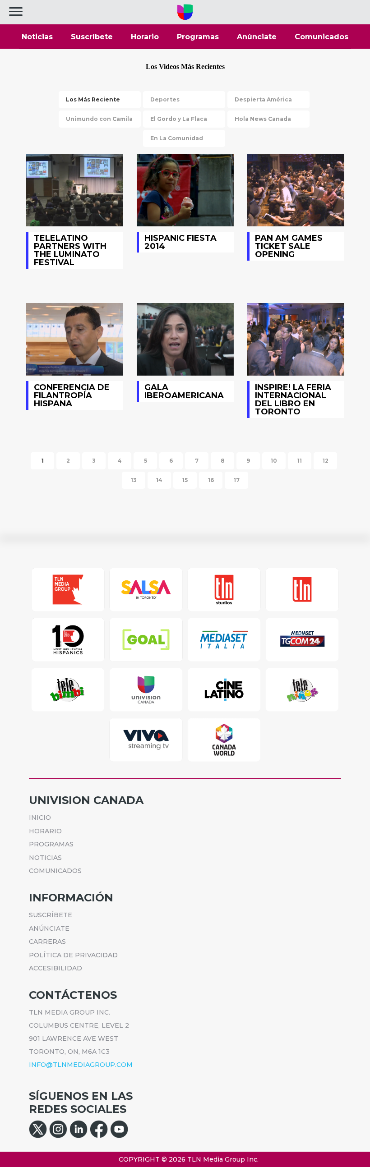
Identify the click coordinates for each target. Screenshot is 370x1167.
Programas (198, 36)
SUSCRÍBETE (50, 915)
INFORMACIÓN (71, 897)
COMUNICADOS (55, 871)
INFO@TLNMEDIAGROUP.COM (81, 1065)
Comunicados (321, 36)
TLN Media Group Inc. (223, 1159)
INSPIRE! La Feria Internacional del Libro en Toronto (295, 339)
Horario (145, 36)
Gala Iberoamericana (185, 339)
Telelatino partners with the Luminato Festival (74, 190)
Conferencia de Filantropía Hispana (74, 339)
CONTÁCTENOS (73, 995)
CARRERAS (47, 941)
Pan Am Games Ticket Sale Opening (295, 190)
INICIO (40, 817)
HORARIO (45, 831)
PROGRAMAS (51, 844)
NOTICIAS (45, 858)
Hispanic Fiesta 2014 (185, 190)
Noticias (37, 36)
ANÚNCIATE (49, 928)
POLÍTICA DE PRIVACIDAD (73, 955)
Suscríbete (92, 36)
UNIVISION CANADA (86, 800)
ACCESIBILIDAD (55, 968)
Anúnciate (257, 36)
